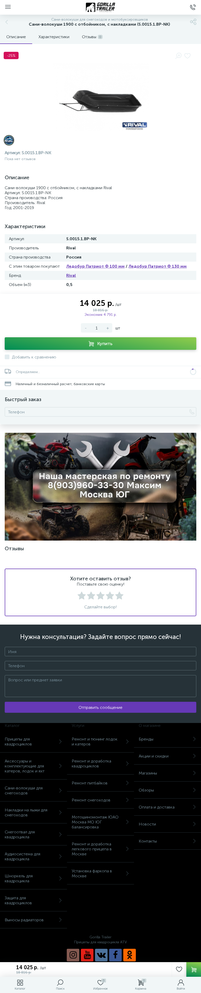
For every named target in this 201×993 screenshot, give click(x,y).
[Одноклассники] (129, 955)
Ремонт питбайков (90, 783)
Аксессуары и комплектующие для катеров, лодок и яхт (24, 766)
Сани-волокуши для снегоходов (24, 790)
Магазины (148, 773)
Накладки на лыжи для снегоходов (26, 812)
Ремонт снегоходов (91, 800)
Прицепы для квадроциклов (18, 742)
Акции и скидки (154, 756)
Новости (147, 824)
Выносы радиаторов (24, 919)
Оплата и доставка (157, 807)
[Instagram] (73, 955)
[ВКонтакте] (101, 955)
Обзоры (146, 790)
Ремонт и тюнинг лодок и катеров (95, 742)
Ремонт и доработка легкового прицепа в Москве (92, 848)
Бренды (146, 739)
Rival (71, 275)
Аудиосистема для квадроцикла (22, 856)
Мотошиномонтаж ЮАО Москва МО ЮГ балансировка (95, 822)
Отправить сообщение (100, 707)
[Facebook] (115, 955)
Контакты (148, 841)
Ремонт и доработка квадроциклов (91, 763)
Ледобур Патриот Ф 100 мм (95, 266)
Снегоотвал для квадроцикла (20, 834)
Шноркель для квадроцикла (19, 878)
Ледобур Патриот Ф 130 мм (158, 266)
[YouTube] (87, 955)
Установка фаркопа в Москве (92, 873)
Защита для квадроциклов (18, 900)
